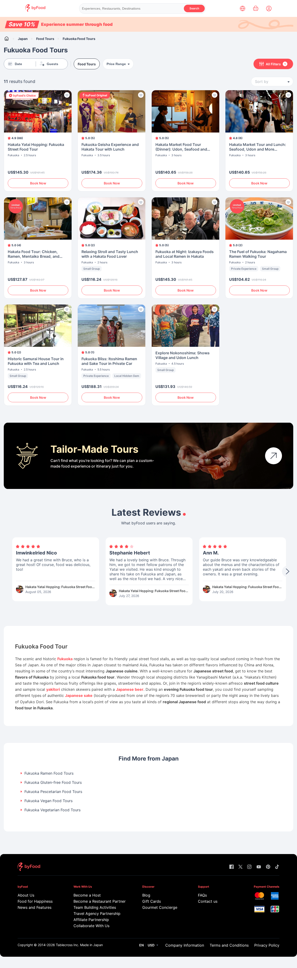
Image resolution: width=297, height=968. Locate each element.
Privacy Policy (266, 945)
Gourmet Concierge (159, 907)
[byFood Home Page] (35, 10)
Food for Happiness (35, 901)
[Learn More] (273, 455)
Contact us (207, 901)
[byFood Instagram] (249, 867)
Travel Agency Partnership (96, 913)
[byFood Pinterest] (268, 867)
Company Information (184, 945)
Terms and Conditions (229, 945)
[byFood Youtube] (259, 867)
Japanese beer (129, 689)
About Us (26, 895)
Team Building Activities (94, 907)
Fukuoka (65, 658)
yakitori (53, 689)
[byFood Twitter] (240, 867)
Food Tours (45, 39)
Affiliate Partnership (91, 919)
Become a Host (87, 895)
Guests (52, 64)
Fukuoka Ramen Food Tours (48, 773)
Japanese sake (79, 695)
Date (18, 64)
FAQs (202, 895)
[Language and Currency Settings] (242, 8)
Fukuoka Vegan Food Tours (48, 801)
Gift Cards (151, 901)
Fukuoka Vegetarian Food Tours (52, 810)
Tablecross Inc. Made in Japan (79, 945)
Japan (23, 39)
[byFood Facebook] (231, 867)
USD (151, 945)
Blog (146, 895)
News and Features (34, 907)
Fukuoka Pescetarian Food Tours (53, 791)
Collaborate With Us (91, 925)
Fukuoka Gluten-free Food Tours (53, 782)
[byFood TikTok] (277, 867)
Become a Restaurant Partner (98, 901)
